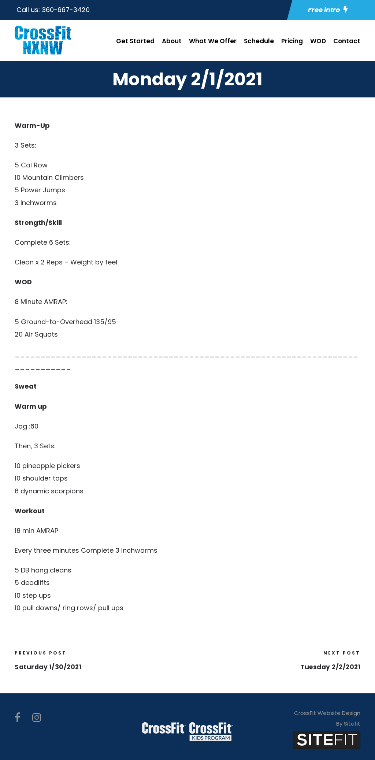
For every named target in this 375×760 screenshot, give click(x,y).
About (172, 41)
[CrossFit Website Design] (326, 739)
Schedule (259, 41)
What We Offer (213, 41)
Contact (346, 41)
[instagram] (36, 717)
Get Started (135, 41)
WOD (318, 41)
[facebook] (18, 717)
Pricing (292, 41)
